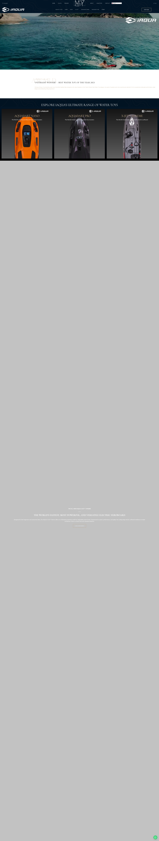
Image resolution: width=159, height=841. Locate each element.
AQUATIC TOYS (59, 9)
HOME (66, 9)
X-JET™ (77, 9)
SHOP (71, 9)
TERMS (103, 9)
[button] (155, 837)
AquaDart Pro (95, 9)
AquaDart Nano (85, 9)
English (114, 3)
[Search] (3, 3)
